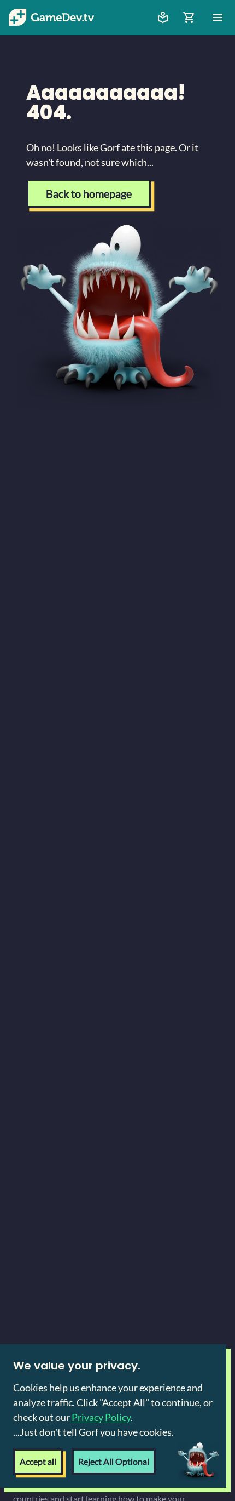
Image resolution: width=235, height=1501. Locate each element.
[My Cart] (189, 17)
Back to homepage (89, 193)
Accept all (38, 1461)
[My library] (163, 17)
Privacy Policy (101, 1417)
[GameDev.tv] (51, 17)
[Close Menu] (217, 17)
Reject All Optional (113, 1461)
